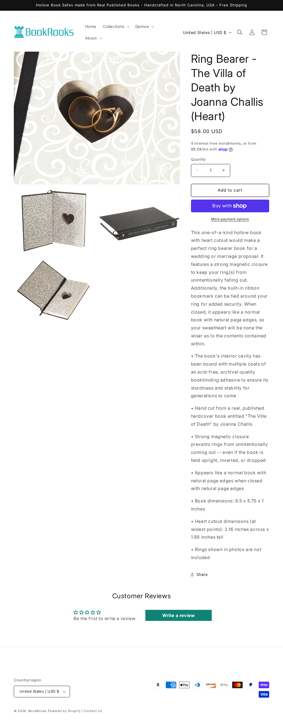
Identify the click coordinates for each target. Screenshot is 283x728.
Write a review (178, 615)
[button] (115, 26)
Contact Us (93, 711)
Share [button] (202, 574)
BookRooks (37, 711)
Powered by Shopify (64, 711)
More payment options (230, 219)
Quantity (198, 159)
